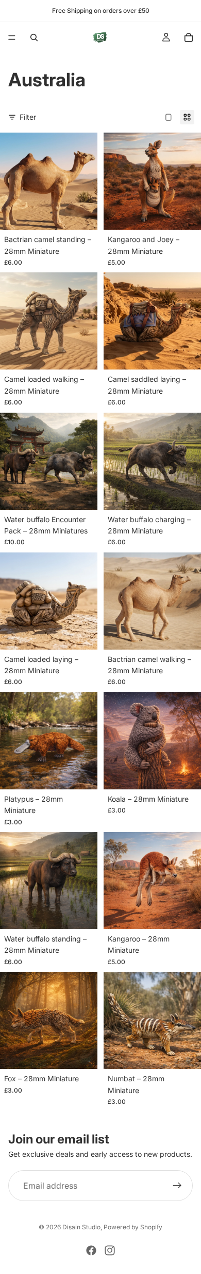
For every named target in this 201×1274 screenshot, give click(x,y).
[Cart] (188, 37)
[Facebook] (91, 1250)
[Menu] (12, 37)
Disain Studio (81, 1227)
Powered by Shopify (133, 1227)
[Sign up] (177, 1185)
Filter (28, 117)
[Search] (34, 37)
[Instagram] (110, 1250)
